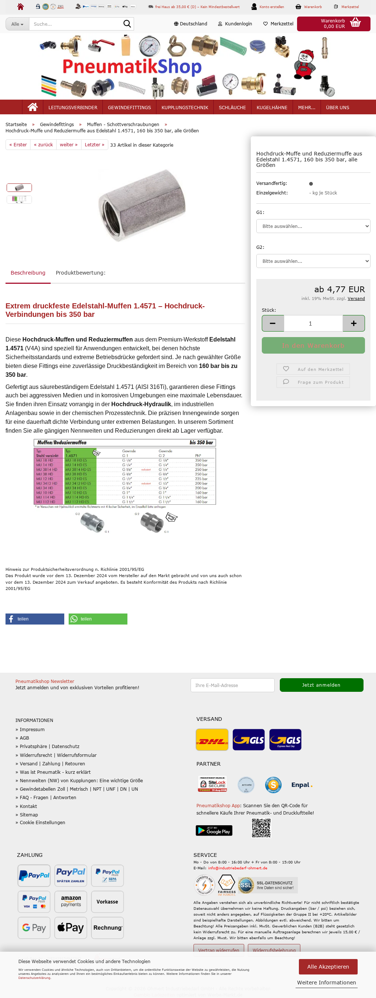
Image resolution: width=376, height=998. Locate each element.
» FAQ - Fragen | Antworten (45, 797)
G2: (260, 247)
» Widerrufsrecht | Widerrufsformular (56, 755)
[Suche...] (127, 24)
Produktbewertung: (81, 272)
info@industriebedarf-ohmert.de (237, 868)
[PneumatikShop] (188, 66)
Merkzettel (280, 23)
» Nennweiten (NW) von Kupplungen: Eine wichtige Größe (79, 780)
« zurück (43, 144)
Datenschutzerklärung (34, 978)
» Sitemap (26, 814)
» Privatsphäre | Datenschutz (47, 746)
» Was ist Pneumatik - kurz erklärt (53, 772)
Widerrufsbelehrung (274, 950)
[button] (191, 24)
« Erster (18, 144)
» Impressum (30, 729)
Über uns (337, 107)
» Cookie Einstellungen (40, 822)
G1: (260, 212)
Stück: (269, 309)
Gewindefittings (129, 107)
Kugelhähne (272, 107)
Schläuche (232, 107)
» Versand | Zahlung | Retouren (50, 763)
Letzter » (95, 144)
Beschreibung (28, 272)
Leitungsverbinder (72, 107)
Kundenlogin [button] (237, 23)
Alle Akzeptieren (328, 966)
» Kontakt (26, 806)
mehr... (306, 107)
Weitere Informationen (326, 982)
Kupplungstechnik (185, 107)
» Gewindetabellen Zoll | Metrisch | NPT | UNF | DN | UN (76, 788)
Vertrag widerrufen (218, 950)
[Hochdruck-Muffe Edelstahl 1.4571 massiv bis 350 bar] (142, 205)
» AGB (22, 737)
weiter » (69, 144)
